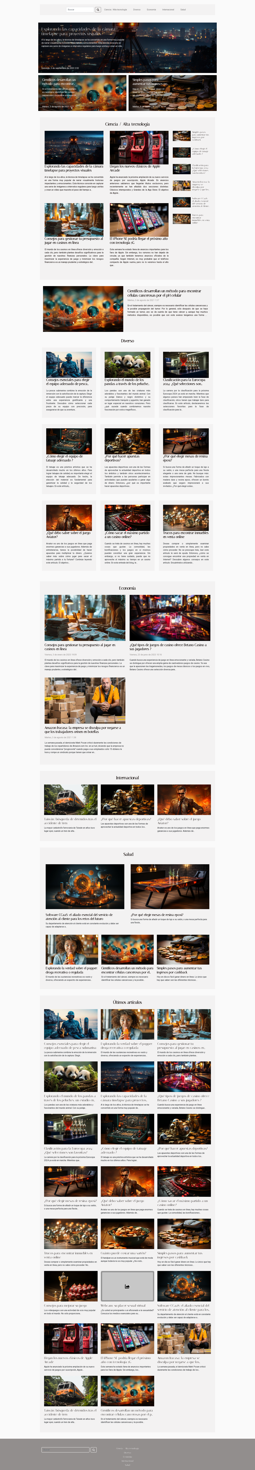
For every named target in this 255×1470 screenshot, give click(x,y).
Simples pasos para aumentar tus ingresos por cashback (150, 84)
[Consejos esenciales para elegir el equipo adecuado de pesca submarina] (69, 364)
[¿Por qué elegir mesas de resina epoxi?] (186, 441)
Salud (183, 9)
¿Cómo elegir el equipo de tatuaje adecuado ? (200, 151)
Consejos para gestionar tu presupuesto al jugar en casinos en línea (74, 241)
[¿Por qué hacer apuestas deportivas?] (127, 441)
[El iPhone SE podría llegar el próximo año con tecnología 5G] (139, 220)
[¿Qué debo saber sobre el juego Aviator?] (69, 517)
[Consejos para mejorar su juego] (71, 1286)
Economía (151, 9)
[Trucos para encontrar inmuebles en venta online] (182, 219)
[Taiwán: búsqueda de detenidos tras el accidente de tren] (71, 799)
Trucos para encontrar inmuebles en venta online (201, 219)
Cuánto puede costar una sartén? (123, 1253)
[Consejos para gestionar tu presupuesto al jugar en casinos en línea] (74, 220)
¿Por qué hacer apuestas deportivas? (126, 819)
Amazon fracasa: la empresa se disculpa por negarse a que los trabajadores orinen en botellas (201, 188)
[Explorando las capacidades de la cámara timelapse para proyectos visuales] (127, 47)
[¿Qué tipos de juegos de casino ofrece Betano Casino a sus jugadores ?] (170, 618)
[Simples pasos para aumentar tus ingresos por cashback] (173, 93)
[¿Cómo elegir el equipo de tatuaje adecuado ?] (182, 152)
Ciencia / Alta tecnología (115, 9)
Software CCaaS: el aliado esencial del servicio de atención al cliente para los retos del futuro (200, 204)
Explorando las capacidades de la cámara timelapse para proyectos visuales (78, 31)
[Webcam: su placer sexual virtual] (127, 1286)
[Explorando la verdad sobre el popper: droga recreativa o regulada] (72, 949)
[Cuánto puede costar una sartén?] (127, 1233)
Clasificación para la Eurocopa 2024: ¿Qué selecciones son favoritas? (200, 169)
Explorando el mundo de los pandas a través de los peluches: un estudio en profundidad (127, 384)
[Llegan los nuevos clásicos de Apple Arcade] (139, 147)
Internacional (168, 9)
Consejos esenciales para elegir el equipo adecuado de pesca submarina (68, 384)
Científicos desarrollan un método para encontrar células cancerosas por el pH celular (127, 972)
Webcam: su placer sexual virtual (123, 1305)
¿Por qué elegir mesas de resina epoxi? (157, 915)
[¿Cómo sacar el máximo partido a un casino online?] (127, 517)
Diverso (137, 9)
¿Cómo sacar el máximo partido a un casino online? (127, 535)
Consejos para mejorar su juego (65, 1305)
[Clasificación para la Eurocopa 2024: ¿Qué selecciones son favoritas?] (182, 169)
